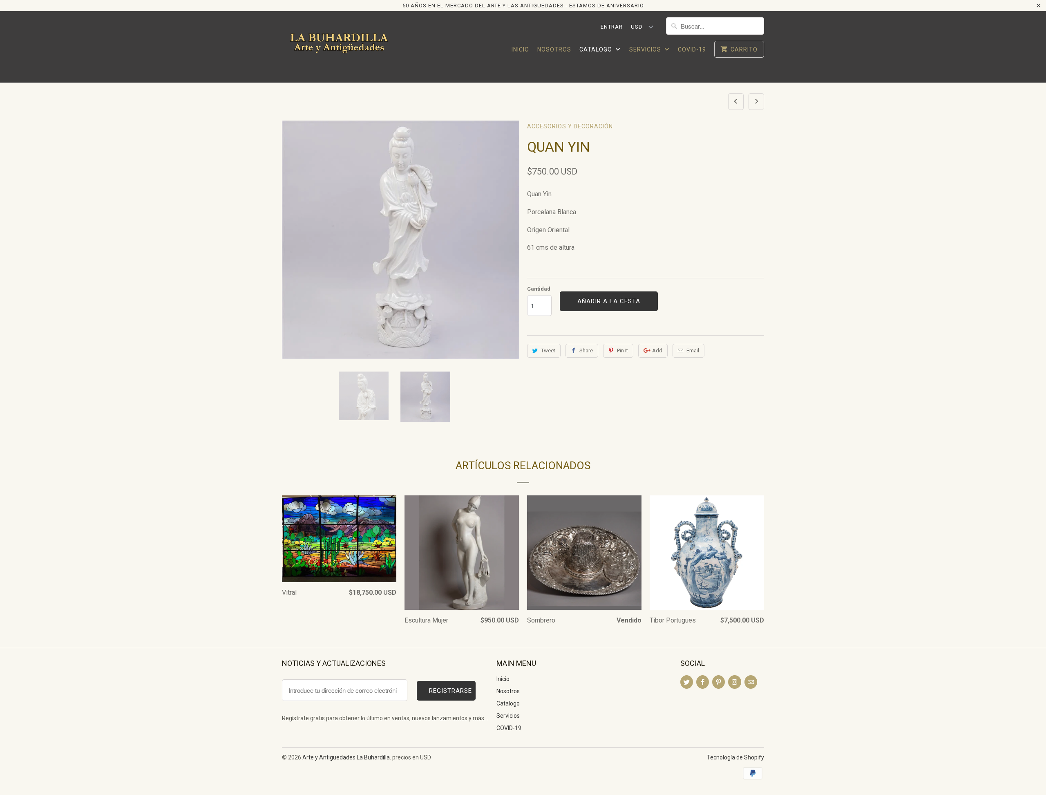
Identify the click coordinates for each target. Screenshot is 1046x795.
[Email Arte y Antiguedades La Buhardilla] (750, 682)
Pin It (622, 350)
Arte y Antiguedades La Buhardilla (346, 757)
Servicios (646, 49)
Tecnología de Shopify (735, 757)
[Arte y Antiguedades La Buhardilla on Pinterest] (718, 682)
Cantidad (538, 289)
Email (692, 350)
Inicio (520, 49)
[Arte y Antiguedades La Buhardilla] (339, 46)
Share (586, 350)
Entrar (612, 27)
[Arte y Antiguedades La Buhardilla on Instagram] (734, 682)
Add (657, 350)
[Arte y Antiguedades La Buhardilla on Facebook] (702, 682)
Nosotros (554, 49)
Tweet (548, 350)
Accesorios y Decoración (570, 126)
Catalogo (596, 49)
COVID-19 (692, 49)
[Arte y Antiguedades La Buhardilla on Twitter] (686, 682)
